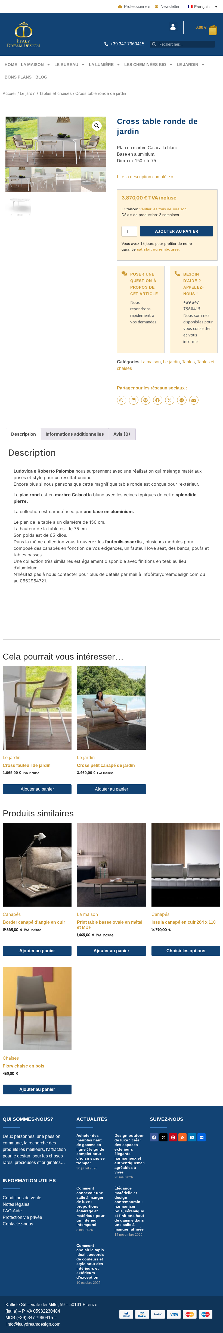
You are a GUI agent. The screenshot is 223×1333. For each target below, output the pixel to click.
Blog (41, 77)
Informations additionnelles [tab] (75, 434)
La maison (32, 64)
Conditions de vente (22, 1197)
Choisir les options (185, 950)
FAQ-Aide (12, 1211)
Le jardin (187, 64)
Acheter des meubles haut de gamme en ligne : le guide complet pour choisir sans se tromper (90, 1149)
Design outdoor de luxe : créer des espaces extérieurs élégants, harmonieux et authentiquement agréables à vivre (130, 1153)
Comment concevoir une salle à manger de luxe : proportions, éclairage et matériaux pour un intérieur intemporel (90, 1206)
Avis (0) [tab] (121, 434)
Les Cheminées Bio (145, 64)
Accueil (9, 93)
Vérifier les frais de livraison (163, 209)
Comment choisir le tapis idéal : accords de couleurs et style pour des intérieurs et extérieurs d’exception (90, 1261)
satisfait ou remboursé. (158, 249)
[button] (173, 26)
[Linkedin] (192, 1137)
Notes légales (16, 1204)
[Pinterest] (173, 1137)
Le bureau (66, 64)
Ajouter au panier (176, 231)
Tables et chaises (55, 93)
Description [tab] (23, 434)
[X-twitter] (163, 1137)
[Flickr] (201, 1137)
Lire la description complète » (145, 176)
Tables (188, 362)
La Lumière (101, 64)
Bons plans (18, 77)
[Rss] (182, 1137)
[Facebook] (154, 1137)
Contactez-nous (18, 1224)
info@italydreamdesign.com (33, 1324)
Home (11, 64)
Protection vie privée (22, 1217)
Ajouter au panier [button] (37, 789)
